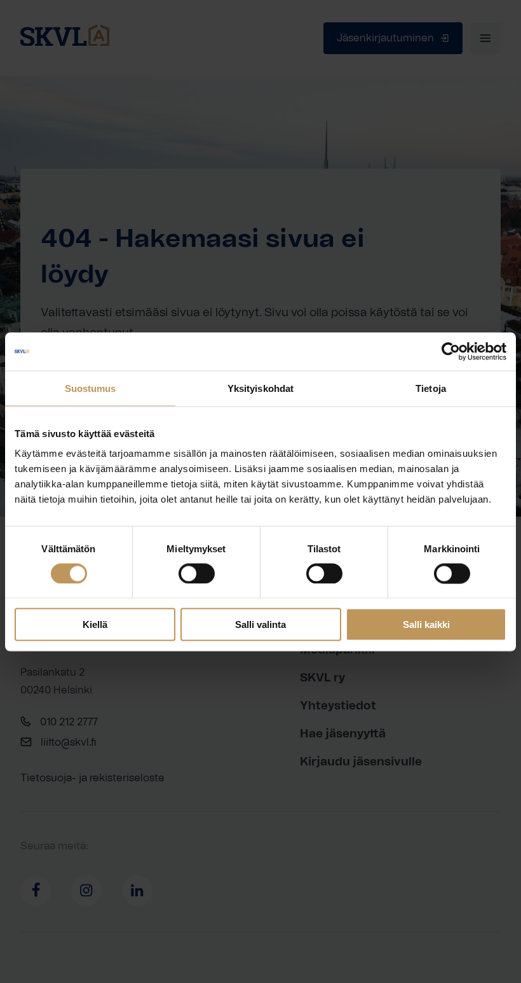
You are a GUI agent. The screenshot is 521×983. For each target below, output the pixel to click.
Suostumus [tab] (90, 387)
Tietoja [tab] (431, 387)
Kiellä (95, 624)
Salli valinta (260, 624)
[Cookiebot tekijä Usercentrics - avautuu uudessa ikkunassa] (450, 351)
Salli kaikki (426, 624)
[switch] (197, 573)
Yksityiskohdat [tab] (260, 387)
